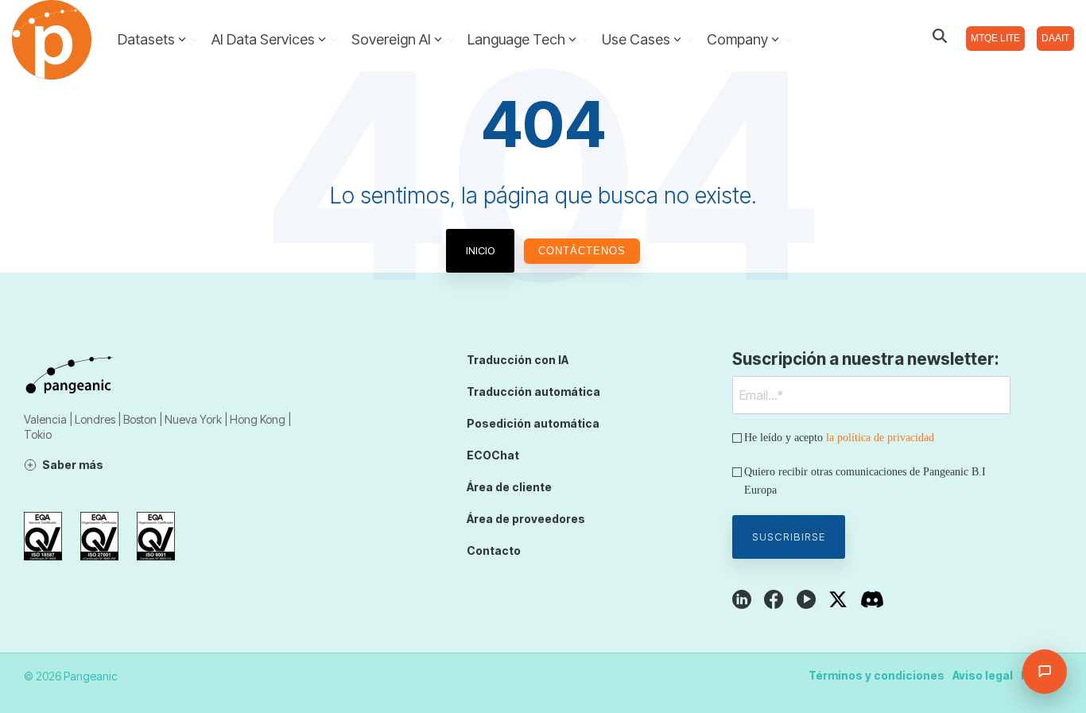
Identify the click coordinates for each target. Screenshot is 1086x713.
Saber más (72, 464)
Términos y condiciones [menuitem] (876, 675)
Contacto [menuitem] (494, 550)
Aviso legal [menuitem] (982, 675)
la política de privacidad (880, 438)
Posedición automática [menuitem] (533, 423)
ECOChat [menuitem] (493, 455)
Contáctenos (582, 251)
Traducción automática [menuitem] (533, 391)
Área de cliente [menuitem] (509, 487)
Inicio (480, 250)
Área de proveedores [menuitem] (526, 518)
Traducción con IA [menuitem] (517, 359)
